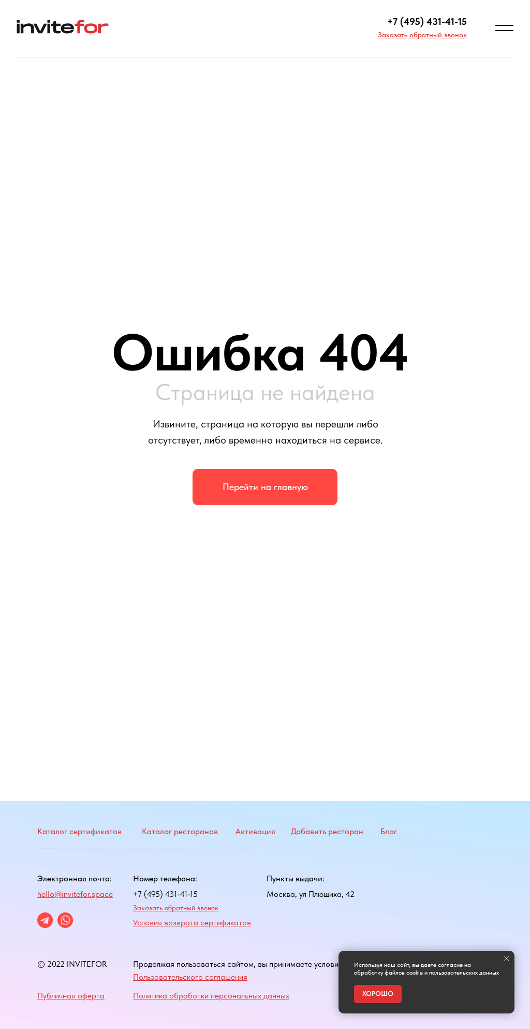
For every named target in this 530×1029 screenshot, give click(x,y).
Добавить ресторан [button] (327, 831)
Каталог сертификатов (79, 831)
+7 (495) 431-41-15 (427, 21)
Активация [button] (255, 831)
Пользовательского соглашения (190, 977)
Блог (388, 831)
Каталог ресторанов (180, 831)
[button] (422, 35)
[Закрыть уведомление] (507, 958)
